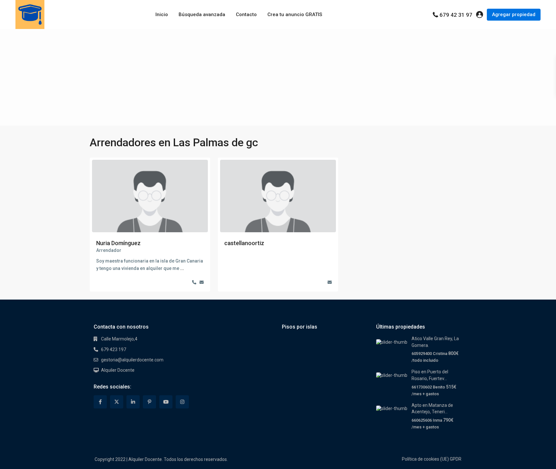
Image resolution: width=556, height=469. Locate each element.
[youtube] (165, 401)
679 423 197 (113, 349)
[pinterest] (149, 401)
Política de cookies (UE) (425, 459)
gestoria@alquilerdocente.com (132, 359)
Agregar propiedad (513, 14)
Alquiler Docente (117, 370)
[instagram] (182, 401)
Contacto (246, 14)
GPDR (455, 459)
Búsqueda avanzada (202, 14)
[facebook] (100, 401)
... (182, 268)
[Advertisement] (278, 77)
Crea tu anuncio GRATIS (294, 14)
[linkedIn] (133, 401)
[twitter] (116, 401)
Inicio (161, 14)
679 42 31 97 (456, 15)
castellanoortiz (244, 243)
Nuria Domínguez (118, 243)
